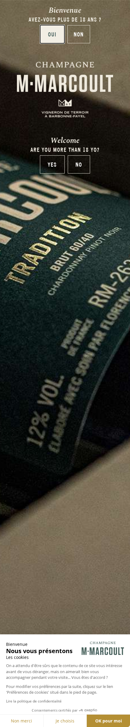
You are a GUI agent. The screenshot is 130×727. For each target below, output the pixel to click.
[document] (65, 363)
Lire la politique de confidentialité (34, 701)
